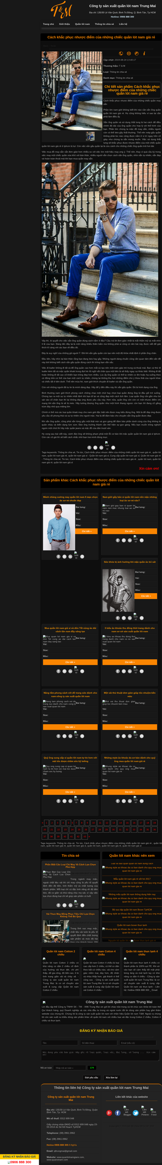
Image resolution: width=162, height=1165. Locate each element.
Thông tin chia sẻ (51, 459)
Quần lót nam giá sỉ (99, 455)
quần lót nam (144, 459)
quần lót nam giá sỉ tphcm (147, 434)
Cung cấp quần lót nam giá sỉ (124, 455)
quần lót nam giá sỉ (63, 462)
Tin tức (65, 459)
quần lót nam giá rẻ (113, 113)
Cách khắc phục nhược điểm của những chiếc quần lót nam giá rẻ (103, 459)
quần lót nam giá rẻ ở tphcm (56, 146)
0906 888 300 (20, 1162)
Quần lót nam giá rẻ (151, 455)
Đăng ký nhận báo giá (19, 1156)
